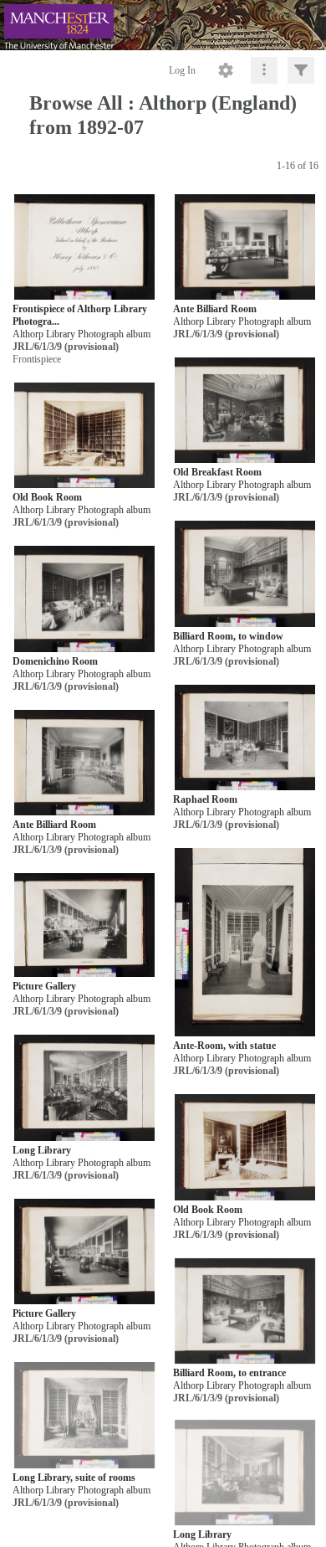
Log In (182, 70)
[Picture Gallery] (84, 926)
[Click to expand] (301, 70)
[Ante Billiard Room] (245, 247)
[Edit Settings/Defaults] (226, 70)
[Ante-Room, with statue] (245, 943)
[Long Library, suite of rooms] (84, 1416)
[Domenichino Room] (84, 600)
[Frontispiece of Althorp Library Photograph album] (84, 247)
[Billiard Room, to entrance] (245, 1311)
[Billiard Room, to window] (245, 575)
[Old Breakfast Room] (245, 410)
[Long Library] (84, 1089)
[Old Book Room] (84, 436)
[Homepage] (163, 25)
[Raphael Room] (245, 738)
